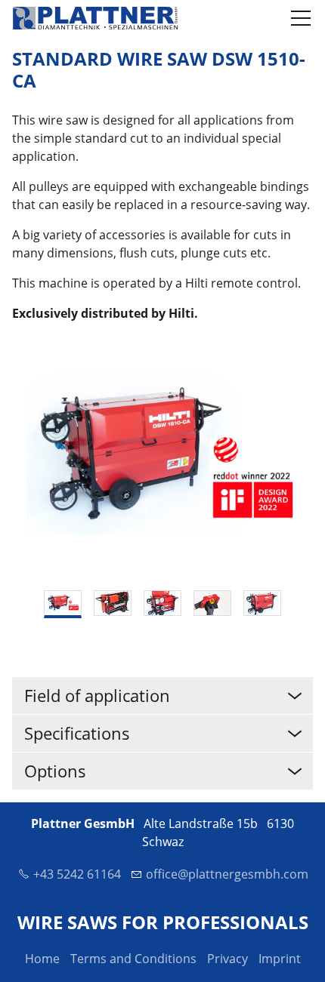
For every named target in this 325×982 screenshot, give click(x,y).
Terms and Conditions (133, 958)
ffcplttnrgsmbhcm (230, 874)
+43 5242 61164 (77, 874)
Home (42, 958)
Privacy (227, 958)
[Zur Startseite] (95, 18)
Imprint (279, 958)
